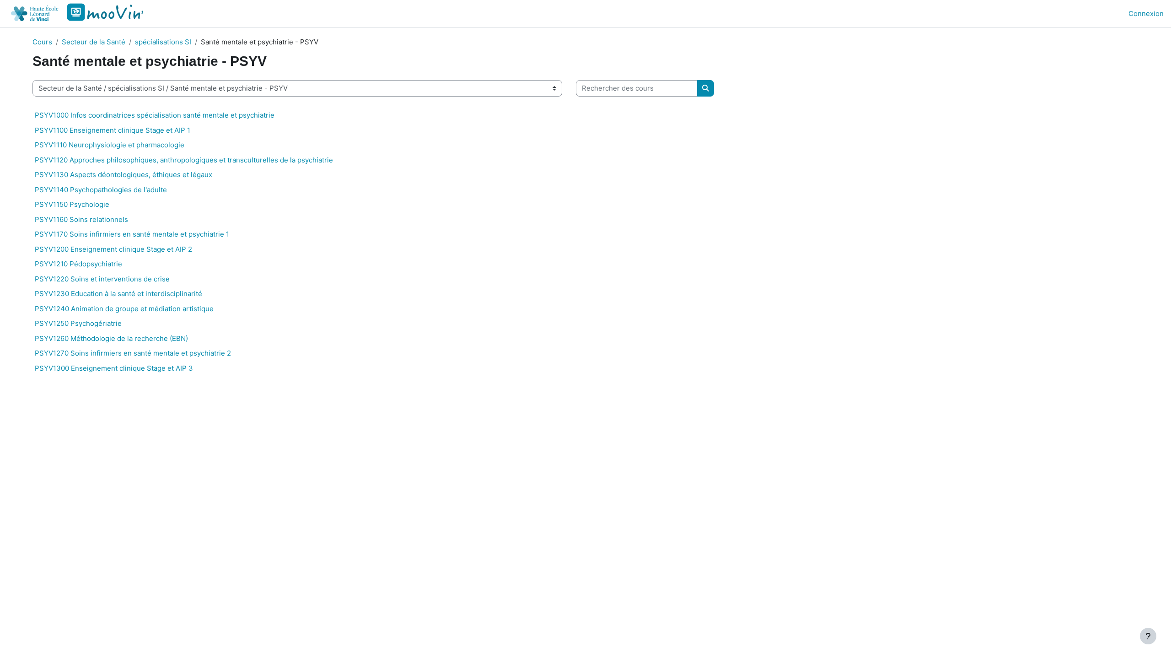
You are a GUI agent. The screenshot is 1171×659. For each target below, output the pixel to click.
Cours (42, 42)
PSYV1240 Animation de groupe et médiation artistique (124, 308)
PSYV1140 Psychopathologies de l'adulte (101, 189)
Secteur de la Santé (93, 42)
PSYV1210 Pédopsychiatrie (78, 263)
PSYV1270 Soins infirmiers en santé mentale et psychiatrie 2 (133, 353)
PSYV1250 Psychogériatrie (78, 323)
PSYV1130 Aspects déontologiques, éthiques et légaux (123, 174)
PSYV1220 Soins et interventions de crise (102, 279)
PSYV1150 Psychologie (72, 204)
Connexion (1146, 13)
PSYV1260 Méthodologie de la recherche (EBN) (111, 338)
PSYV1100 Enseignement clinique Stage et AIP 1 (112, 130)
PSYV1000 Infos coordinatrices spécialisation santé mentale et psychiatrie (154, 115)
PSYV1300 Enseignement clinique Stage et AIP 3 (114, 368)
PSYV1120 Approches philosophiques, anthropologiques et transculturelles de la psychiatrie (184, 160)
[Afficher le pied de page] (1148, 636)
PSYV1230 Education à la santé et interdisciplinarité (118, 293)
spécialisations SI (163, 42)
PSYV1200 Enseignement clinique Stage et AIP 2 (113, 249)
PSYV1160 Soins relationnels (81, 219)
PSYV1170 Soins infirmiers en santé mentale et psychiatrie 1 (132, 234)
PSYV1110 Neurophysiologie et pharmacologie (109, 144)
